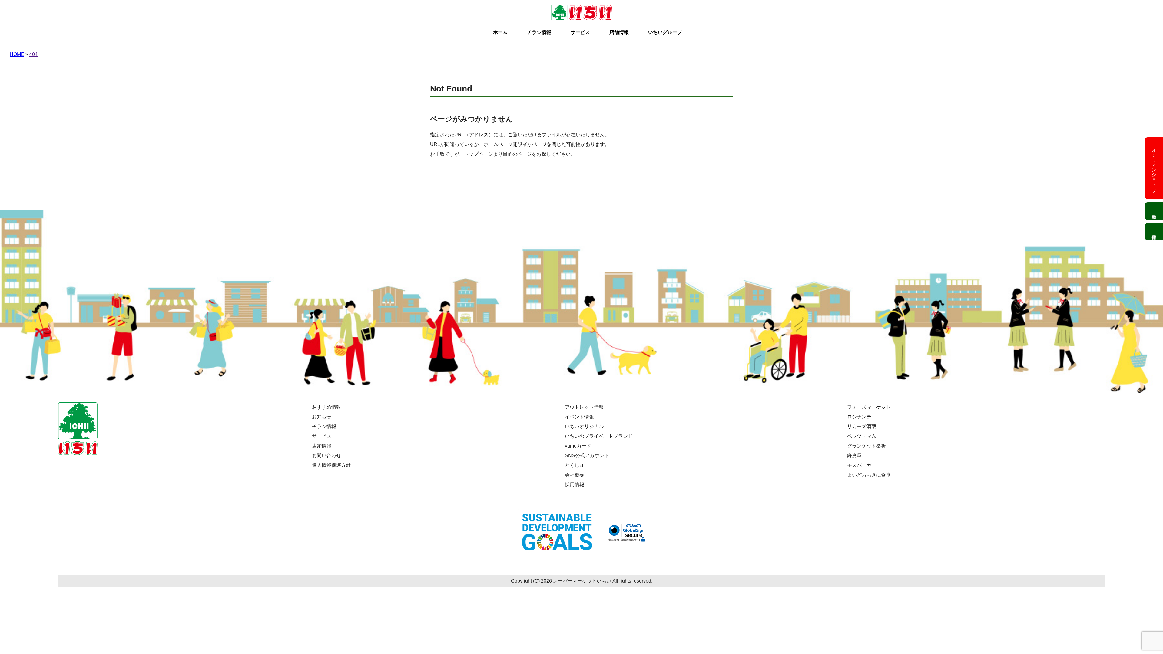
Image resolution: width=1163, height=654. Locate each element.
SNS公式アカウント (587, 455)
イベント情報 (579, 416)
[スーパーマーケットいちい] (581, 9)
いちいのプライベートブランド (599, 436)
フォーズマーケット (869, 407)
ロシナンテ (859, 416)
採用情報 (574, 484)
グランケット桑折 (866, 445)
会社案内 (1154, 211)
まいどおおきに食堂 (869, 474)
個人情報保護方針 (331, 465)
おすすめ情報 (326, 407)
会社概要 (574, 474)
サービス (580, 32)
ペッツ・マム (861, 436)
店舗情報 (619, 32)
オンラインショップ (1153, 168)
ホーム (500, 32)
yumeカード (578, 445)
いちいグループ (665, 32)
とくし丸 (574, 465)
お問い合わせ (326, 455)
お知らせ (321, 416)
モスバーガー (861, 465)
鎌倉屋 (854, 455)
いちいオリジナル (584, 426)
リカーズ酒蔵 (861, 426)
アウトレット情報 (584, 407)
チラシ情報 (539, 32)
